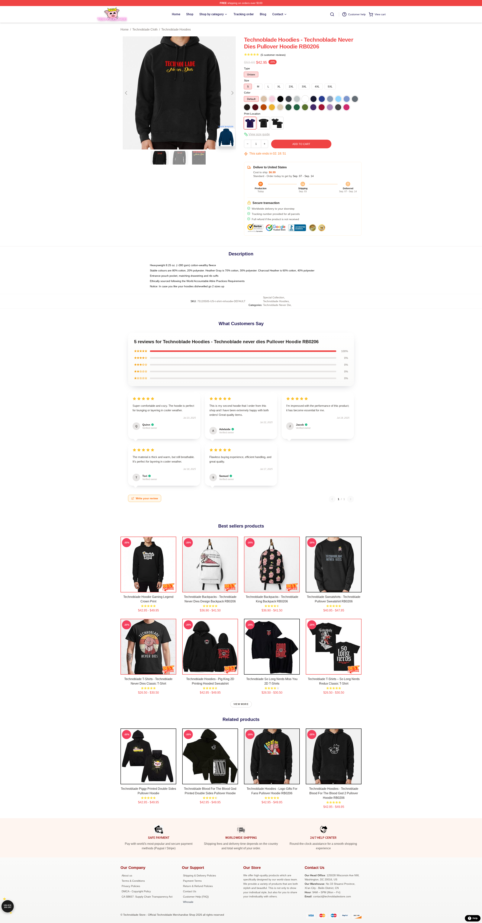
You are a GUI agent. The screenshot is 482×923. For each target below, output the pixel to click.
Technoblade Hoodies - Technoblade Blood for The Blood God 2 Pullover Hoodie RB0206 (333, 793)
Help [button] (475, 918)
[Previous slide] (126, 93)
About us (127, 875)
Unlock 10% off (7, 906)
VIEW (148, 588)
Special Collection (273, 297)
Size (246, 80)
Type (247, 68)
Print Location (252, 113)
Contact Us (189, 891)
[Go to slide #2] (179, 158)
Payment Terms (192, 880)
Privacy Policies (131, 886)
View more (241, 704)
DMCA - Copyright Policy (136, 891)
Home (124, 29)
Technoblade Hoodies (176, 29)
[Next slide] (232, 93)
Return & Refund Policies (198, 886)
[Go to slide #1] (160, 158)
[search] (332, 14)
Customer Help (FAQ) (196, 896)
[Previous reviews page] (332, 499)
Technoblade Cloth (145, 29)
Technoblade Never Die (277, 304)
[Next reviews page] (350, 499)
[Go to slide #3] (199, 158)
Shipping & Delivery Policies (199, 875)
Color (247, 92)
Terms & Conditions (133, 880)
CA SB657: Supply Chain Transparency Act (147, 896)
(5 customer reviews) (273, 54)
